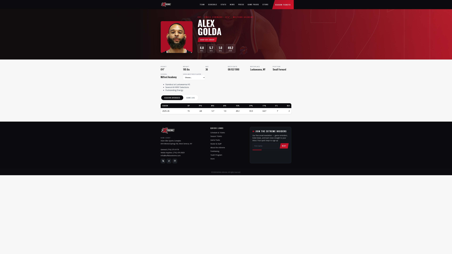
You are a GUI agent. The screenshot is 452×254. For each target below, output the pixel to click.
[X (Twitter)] (163, 161)
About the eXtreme (217, 147)
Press (241, 4)
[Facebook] (169, 161)
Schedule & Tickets (217, 132)
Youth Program (216, 155)
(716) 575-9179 (173, 149)
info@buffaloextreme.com (171, 155)
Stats (223, 4)
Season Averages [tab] (172, 98)
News (232, 4)
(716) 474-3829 (179, 152)
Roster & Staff (215, 144)
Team (202, 4)
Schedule (212, 4)
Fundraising (214, 151)
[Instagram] (174, 161)
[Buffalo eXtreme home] (166, 4)
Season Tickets (283, 4)
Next (284, 146)
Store (265, 4)
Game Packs (253, 4)
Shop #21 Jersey (207, 40)
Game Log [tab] (190, 98)
